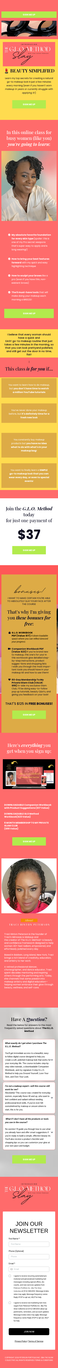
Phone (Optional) (16, 1251)
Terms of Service (35, 1341)
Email (12, 1263)
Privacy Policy (21, 1341)
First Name (14, 1239)
